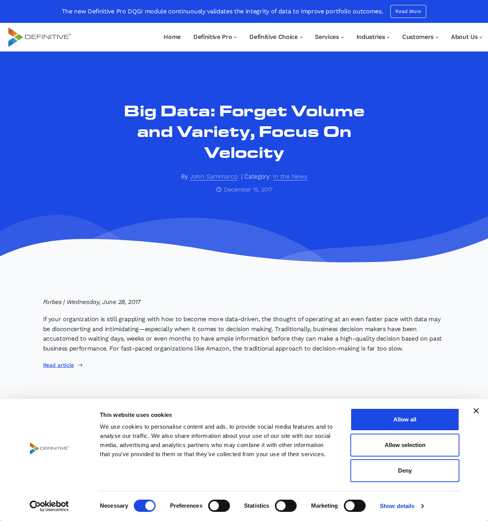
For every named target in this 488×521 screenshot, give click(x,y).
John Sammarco (214, 176)
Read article (58, 365)
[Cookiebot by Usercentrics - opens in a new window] (49, 506)
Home (172, 36)
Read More (408, 11)
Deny (405, 470)
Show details (397, 506)
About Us (464, 36)
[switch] (219, 506)
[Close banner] (476, 410)
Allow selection (405, 445)
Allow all (404, 419)
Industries (370, 36)
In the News (290, 176)
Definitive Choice (273, 36)
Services (327, 36)
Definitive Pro (212, 36)
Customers (417, 36)
